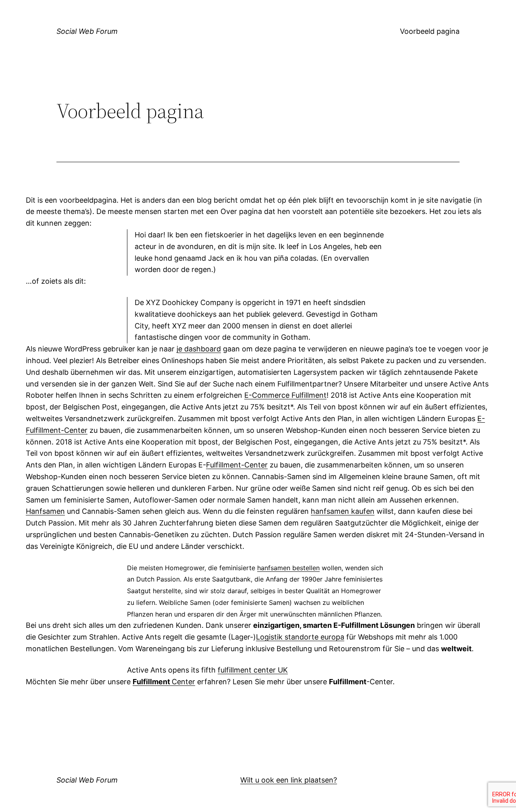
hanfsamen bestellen (288, 568)
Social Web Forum (87, 31)
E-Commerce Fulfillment (285, 395)
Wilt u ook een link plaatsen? (288, 780)
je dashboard (199, 349)
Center (164, 681)
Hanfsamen (45, 511)
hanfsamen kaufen (343, 511)
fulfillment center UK (253, 670)
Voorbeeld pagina (430, 31)
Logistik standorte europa (300, 637)
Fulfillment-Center (237, 465)
